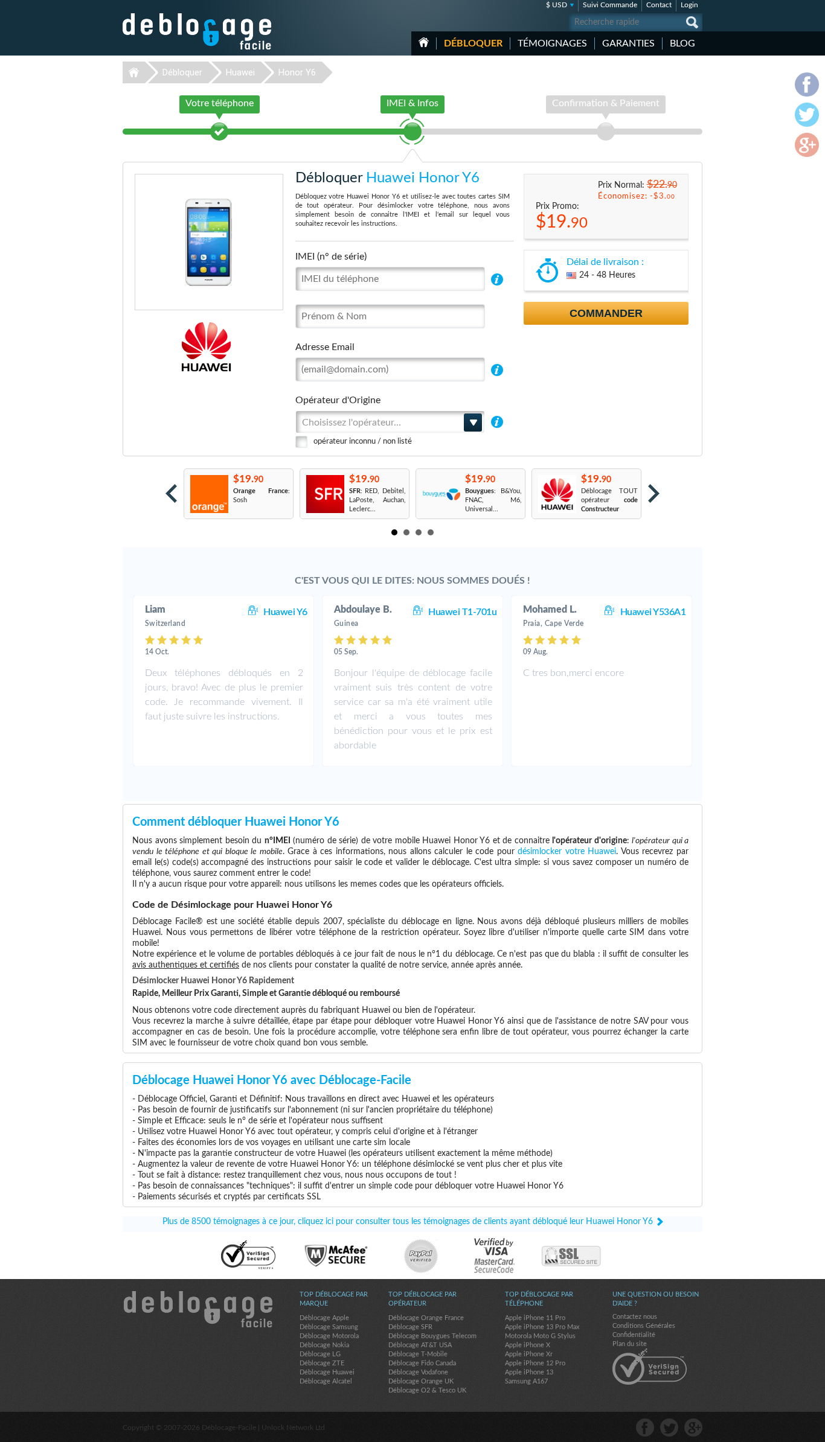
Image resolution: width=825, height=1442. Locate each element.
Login (689, 4)
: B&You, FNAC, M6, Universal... (493, 500)
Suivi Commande (610, 4)
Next (654, 493)
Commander (606, 313)
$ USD (556, 4)
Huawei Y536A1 (653, 612)
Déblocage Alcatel (326, 1381)
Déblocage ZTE (322, 1363)
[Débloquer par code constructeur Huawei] (556, 494)
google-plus (693, 1427)
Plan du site (629, 1344)
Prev (171, 493)
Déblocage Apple (324, 1318)
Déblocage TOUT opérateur (609, 500)
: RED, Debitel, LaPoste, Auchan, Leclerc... (377, 500)
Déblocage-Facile (197, 31)
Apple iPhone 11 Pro (535, 1318)
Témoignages (552, 43)
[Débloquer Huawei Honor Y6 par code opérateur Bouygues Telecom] (440, 494)
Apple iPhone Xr (529, 1354)
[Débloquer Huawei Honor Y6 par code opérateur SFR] (324, 494)
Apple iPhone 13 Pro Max (542, 1327)
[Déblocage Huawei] (164, 346)
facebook (645, 1427)
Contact (659, 4)
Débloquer (473, 43)
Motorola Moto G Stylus (540, 1336)
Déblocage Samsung (329, 1327)
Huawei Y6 (285, 612)
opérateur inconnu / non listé (362, 441)
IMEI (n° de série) (331, 256)
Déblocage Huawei (327, 1372)
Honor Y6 (297, 72)
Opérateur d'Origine (337, 400)
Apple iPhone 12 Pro (535, 1363)
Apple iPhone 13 (529, 1372)
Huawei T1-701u (462, 612)
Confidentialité (633, 1335)
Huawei (240, 72)
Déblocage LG (320, 1354)
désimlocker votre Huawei (567, 851)
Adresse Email (325, 347)
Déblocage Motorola (329, 1336)
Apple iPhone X (527, 1345)
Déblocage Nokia (324, 1345)
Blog (682, 43)
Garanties (628, 43)
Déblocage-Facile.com (197, 1309)
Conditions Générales (643, 1325)
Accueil (424, 42)
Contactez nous (634, 1316)
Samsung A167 (526, 1381)
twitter (669, 1427)
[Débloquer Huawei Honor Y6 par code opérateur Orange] (208, 494)
